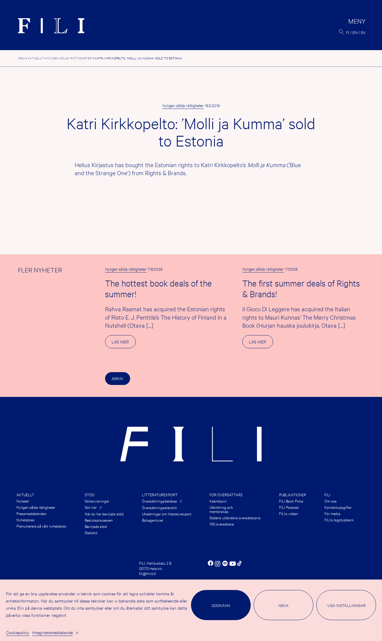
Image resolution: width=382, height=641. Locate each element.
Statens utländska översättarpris (235, 517)
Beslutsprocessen (99, 520)
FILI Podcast (289, 507)
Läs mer (123, 343)
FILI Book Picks (291, 501)
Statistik (91, 532)
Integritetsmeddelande (52, 632)
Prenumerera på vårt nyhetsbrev (41, 526)
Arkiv (117, 378)
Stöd (89, 494)
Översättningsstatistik (159, 507)
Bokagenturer (152, 520)
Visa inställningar (346, 605)
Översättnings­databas (159, 501)
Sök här (91, 507)
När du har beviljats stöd (104, 513)
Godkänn (221, 605)
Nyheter (22, 501)
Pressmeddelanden (31, 513)
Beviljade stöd (96, 526)
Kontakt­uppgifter (338, 507)
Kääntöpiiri (218, 501)
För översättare (226, 494)
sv (363, 32)
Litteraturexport (160, 494)
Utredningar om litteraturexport (166, 513)
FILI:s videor (288, 513)
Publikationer (292, 494)
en (355, 32)
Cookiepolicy (17, 632)
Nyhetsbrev (25, 519)
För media (332, 513)
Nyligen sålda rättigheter (183, 105)
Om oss (330, 501)
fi (347, 32)
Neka (283, 605)
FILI (327, 494)
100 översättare (222, 524)
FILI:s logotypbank (339, 519)
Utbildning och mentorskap (221, 509)
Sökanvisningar (97, 501)
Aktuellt (25, 494)
